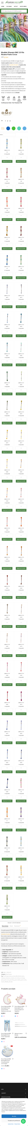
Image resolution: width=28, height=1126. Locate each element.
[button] (23, 1121)
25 (3, 976)
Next (26, 28)
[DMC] (7, 112)
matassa (3, 978)
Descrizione (5, 926)
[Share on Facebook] (5, 121)
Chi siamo (9, 6)
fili (18, 976)
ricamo (2, 981)
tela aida (11, 981)
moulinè (12, 978)
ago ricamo (9, 976)
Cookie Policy (11, 1123)
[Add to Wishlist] (2, 120)
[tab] (5, 926)
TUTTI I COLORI (2, 128)
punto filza (12, 979)
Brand (11, 926)
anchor (13, 976)
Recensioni (17, 926)
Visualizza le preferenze (14, 1120)
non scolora (17, 978)
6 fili (5, 976)
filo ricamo (22, 976)
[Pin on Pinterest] (10, 121)
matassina (8, 978)
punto (2, 979)
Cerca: (1, 134)
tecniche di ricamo (13, 65)
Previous (1, 28)
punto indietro (17, 979)
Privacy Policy (17, 1123)
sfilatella (6, 981)
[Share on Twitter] (7, 121)
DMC (17, 976)
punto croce (6, 979)
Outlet (16, 6)
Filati (7, 974)
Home (2, 6)
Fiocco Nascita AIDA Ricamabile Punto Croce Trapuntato (6, 1035)
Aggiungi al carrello (7, 161)
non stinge (22, 978)
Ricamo (10, 974)
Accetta (14, 1116)
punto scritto (23, 979)
